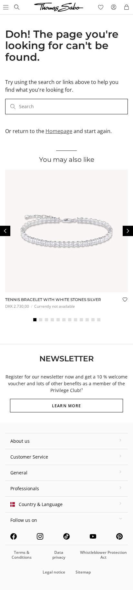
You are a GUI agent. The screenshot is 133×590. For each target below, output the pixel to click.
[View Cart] (126, 7)
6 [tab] (64, 319)
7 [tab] (69, 319)
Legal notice (54, 572)
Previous (5, 231)
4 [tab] (52, 319)
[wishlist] (100, 7)
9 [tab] (81, 319)
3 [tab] (46, 319)
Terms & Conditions (22, 555)
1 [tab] (34, 319)
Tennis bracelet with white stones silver (53, 299)
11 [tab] (93, 319)
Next (128, 231)
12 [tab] (98, 319)
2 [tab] (40, 319)
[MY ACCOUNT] (113, 7)
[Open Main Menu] (5, 7)
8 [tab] (75, 319)
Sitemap (83, 572)
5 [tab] (58, 319)
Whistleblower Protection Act (103, 555)
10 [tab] (87, 319)
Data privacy (58, 555)
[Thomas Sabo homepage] (16, 7)
